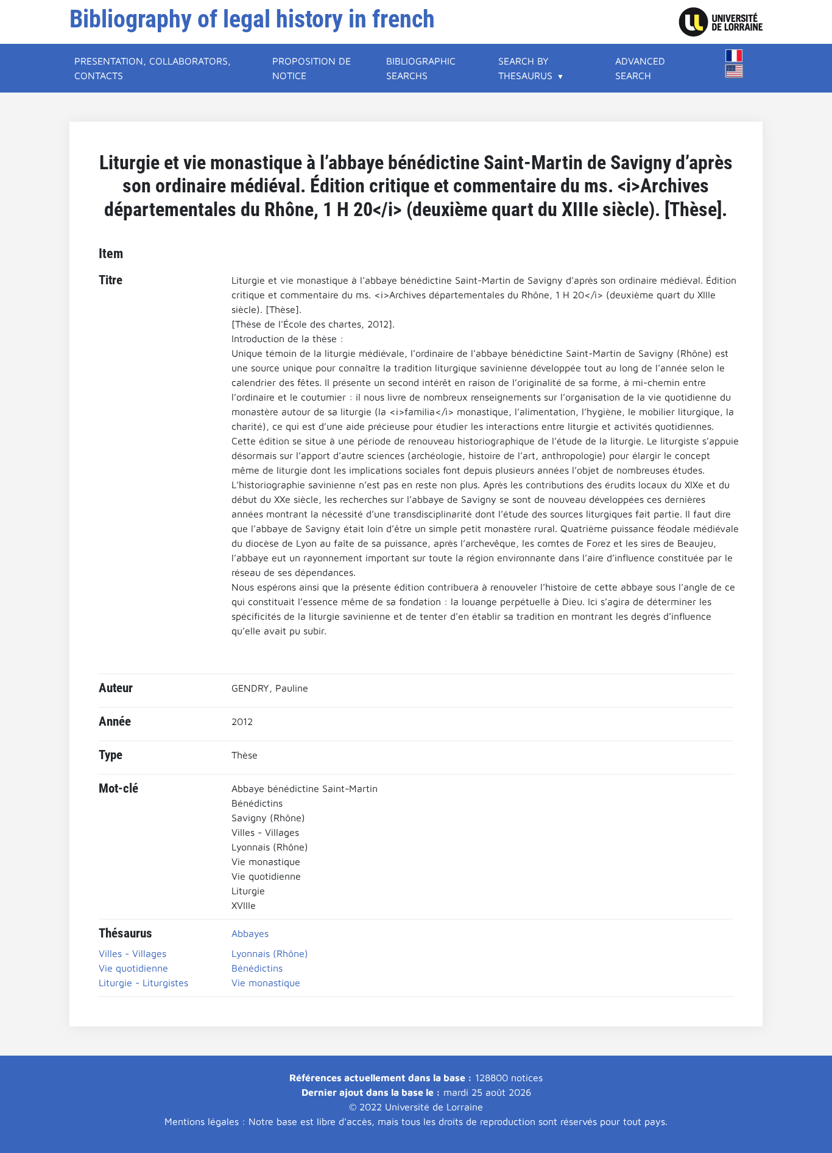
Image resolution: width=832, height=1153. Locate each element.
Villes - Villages (132, 953)
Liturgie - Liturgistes (143, 982)
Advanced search (640, 68)
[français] (733, 55)
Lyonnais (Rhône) (269, 953)
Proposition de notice (311, 68)
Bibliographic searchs (421, 68)
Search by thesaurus (525, 68)
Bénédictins (257, 967)
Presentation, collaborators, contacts (152, 68)
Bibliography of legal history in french (252, 19)
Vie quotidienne (133, 967)
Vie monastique (265, 982)
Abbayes (250, 933)
